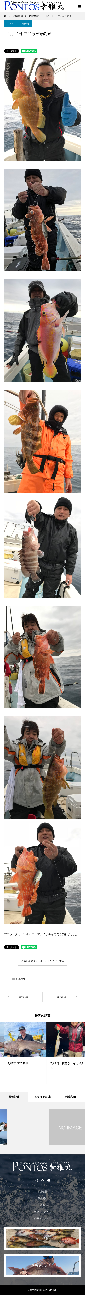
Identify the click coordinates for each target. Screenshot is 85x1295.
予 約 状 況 (42, 1205)
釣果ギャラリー (42, 1218)
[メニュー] (79, 6)
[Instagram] (36, 1180)
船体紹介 (42, 1198)
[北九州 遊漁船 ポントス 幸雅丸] (42, 1167)
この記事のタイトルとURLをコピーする (42, 961)
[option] (21, 1053)
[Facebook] (42, 1180)
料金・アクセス (42, 1211)
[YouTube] (49, 1180)
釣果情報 (25, 24)
